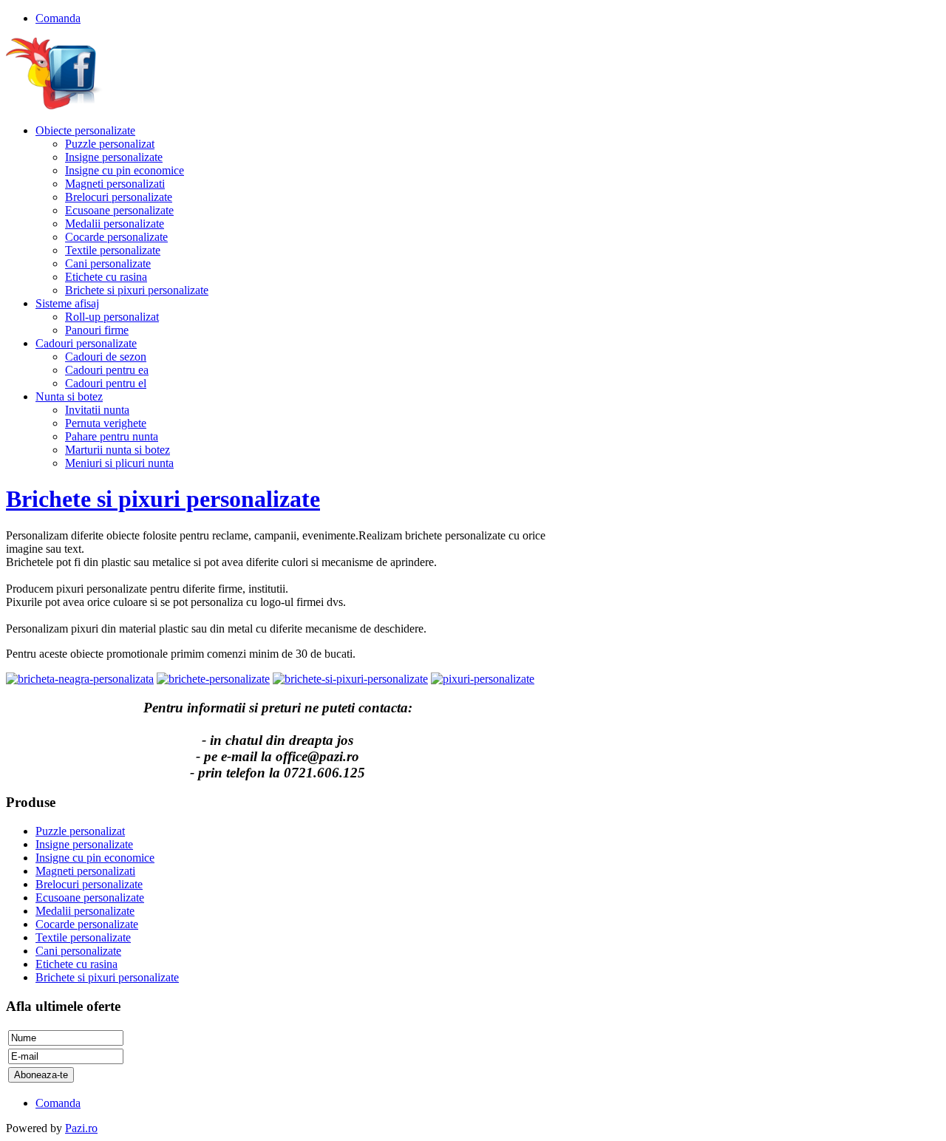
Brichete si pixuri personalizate (163, 499)
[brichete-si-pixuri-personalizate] (350, 678)
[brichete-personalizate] (213, 678)
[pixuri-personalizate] (482, 678)
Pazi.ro (81, 1128)
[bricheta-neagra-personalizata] (80, 678)
